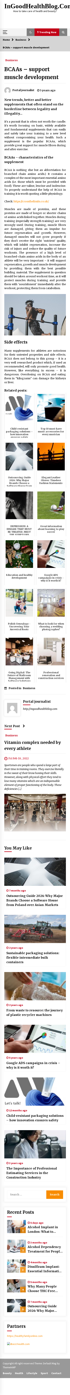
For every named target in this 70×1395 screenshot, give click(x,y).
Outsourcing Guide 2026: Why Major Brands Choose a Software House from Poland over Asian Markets (34, 900)
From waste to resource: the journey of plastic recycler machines (34, 1012)
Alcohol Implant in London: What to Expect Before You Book (43, 1229)
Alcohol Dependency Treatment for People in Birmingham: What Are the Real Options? (45, 1249)
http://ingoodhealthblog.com (40, 709)
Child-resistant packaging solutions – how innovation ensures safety (35, 1118)
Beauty (7, 1373)
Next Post (12, 726)
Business (11, 60)
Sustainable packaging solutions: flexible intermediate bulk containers (32, 957)
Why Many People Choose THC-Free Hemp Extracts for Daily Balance (42, 1289)
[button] (31, 32)
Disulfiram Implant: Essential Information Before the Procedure (45, 1269)
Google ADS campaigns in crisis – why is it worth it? (33, 1065)
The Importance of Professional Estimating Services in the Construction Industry (31, 1172)
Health (19, 1373)
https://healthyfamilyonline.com (25, 1336)
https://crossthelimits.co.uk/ (31, 201)
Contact (56, 1373)
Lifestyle (32, 1373)
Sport (44, 1373)
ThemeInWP (9, 1367)
